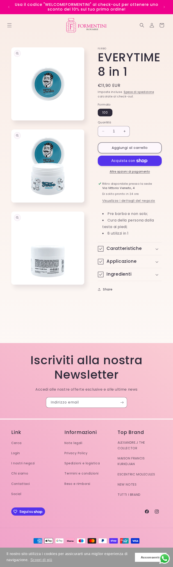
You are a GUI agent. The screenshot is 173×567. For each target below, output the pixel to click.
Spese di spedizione (139, 92)
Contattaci (20, 484)
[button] (9, 25)
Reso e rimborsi (77, 484)
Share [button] (108, 289)
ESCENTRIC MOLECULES (136, 474)
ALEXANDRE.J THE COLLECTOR (131, 445)
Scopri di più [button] (41, 560)
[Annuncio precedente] (9, 7)
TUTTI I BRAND (129, 494)
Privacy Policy (75, 453)
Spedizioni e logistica (82, 463)
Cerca (16, 443)
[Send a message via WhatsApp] (164, 558)
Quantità (104, 122)
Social (16, 494)
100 (105, 112)
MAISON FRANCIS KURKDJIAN (131, 461)
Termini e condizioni (81, 473)
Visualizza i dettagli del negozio (128, 200)
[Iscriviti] (122, 402)
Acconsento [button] (151, 557)
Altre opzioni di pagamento (130, 171)
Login (15, 453)
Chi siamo (19, 473)
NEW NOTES (127, 484)
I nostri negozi (23, 463)
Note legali (73, 443)
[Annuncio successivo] (164, 7)
